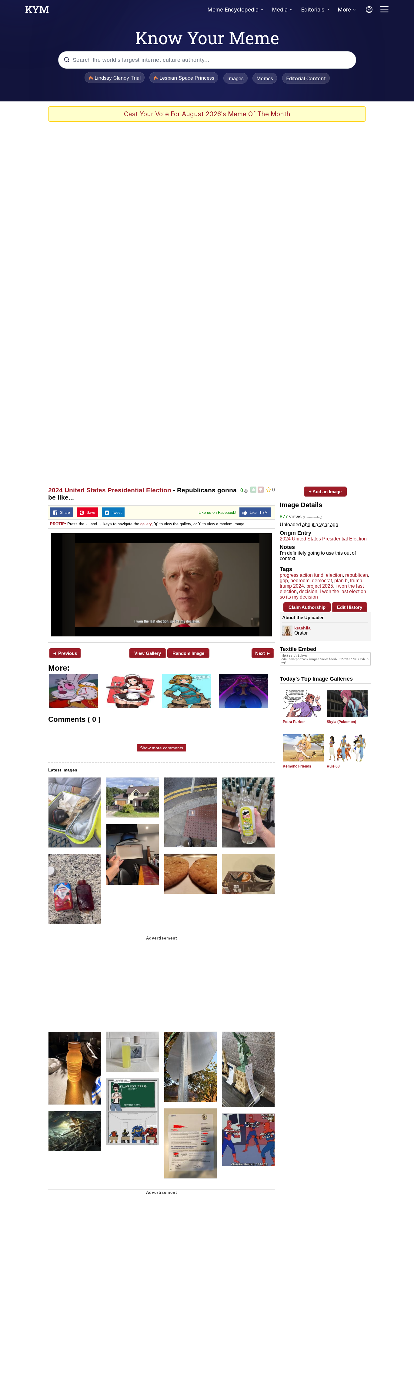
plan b (341, 580)
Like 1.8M (257, 512)
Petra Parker (294, 722)
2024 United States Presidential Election (109, 490)
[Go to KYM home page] (37, 11)
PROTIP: (58, 524)
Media (279, 9)
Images (235, 78)
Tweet (115, 512)
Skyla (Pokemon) (341, 722)
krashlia (302, 628)
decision (308, 591)
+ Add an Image (325, 491)
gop (284, 580)
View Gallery (147, 653)
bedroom (299, 580)
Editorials (312, 9)
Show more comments (161, 747)
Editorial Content (306, 78)
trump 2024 (292, 586)
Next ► (263, 653)
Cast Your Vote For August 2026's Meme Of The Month (207, 114)
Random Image (188, 653)
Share (63, 512)
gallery (146, 524)
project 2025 (319, 586)
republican (356, 575)
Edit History (349, 607)
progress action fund (301, 575)
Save (89, 512)
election (334, 575)
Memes (264, 78)
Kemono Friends (297, 766)
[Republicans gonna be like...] (161, 584)
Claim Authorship (307, 607)
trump (356, 580)
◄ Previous (64, 653)
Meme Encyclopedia (233, 9)
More (344, 9)
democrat (322, 580)
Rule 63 (333, 766)
